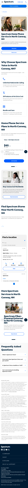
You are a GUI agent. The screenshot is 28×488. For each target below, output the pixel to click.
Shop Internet (14, 334)
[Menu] (2, 2)
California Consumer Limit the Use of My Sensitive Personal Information (13, 475)
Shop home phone (14, 196)
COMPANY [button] (6, 453)
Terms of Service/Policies (6, 477)
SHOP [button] (5, 457)
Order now (20, 2)
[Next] (25, 151)
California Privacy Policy (6, 470)
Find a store (14, 52)
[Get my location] (25, 240)
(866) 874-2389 (8, 259)
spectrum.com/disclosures (5, 419)
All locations (4, 11)
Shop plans (14, 48)
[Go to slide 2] (15, 166)
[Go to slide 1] (13, 166)
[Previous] (2, 151)
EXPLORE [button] (6, 460)
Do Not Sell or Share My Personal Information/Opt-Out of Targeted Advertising (13, 472)
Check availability (14, 6)
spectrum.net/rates (8, 438)
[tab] (14, 453)
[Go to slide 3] (16, 166)
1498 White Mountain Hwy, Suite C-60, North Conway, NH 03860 (12, 256)
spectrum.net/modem (13, 391)
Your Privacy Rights (5, 467)
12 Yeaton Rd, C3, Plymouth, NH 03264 (11, 281)
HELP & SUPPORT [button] (9, 464)
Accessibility (3, 469)
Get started (14, 160)
